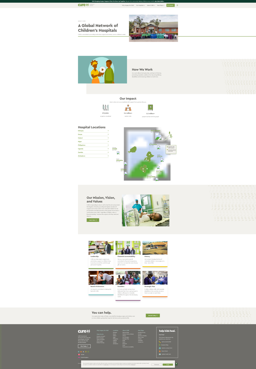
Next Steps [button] (160, 5)
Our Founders (126, 337)
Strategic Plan (126, 338)
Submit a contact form (167, 348)
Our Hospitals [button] (140, 5)
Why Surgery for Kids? (128, 5)
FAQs (124, 340)
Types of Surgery (101, 339)
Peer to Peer (141, 337)
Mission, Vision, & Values (128, 334)
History (124, 335)
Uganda (80, 149)
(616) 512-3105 (84, 340)
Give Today (84, 346)
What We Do (100, 334)
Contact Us (140, 342)
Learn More (92, 220)
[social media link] (78, 351)
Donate (139, 334)
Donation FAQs (164, 345)
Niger (80, 141)
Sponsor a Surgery (142, 335)
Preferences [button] (133, 364)
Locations (115, 330)
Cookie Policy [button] (106, 364)
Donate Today (152, 315)
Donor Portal (165, 351)
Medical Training (100, 342)
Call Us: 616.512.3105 (166, 341)
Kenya (80, 134)
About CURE (126, 330)
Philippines (81, 145)
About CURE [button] (150, 5)
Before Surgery (100, 337)
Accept (167, 364)
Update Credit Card (166, 354)
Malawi (80, 138)
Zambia (80, 152)
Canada (82, 354)
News (124, 342)
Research (125, 343)
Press (124, 345)
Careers (140, 338)
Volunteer (140, 340)
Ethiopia (80, 130)
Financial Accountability (128, 346)
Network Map (126, 332)
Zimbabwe (81, 156)
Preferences (156, 364)
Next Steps (141, 330)
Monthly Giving (141, 332)
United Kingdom (84, 357)
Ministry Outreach (101, 336)
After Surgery (100, 341)
